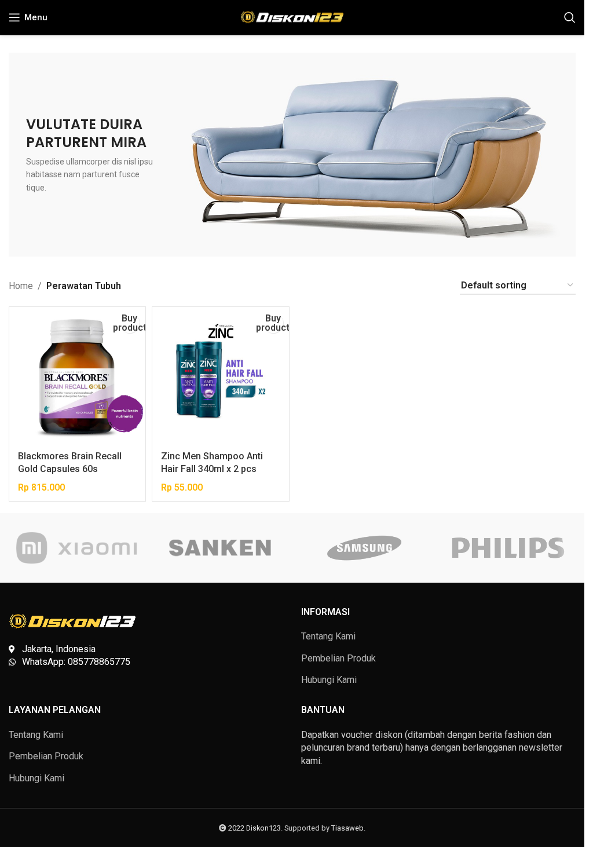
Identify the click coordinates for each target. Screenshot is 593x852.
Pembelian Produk (338, 658)
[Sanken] (220, 548)
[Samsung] (363, 548)
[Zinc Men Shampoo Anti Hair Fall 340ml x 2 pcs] (220, 375)
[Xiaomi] (76, 548)
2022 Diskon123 (254, 828)
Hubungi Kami (329, 679)
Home (21, 285)
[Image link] (72, 620)
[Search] (569, 17)
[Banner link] (292, 155)
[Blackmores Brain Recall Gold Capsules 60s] (77, 375)
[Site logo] (292, 16)
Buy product (129, 323)
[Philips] (508, 548)
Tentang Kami (328, 636)
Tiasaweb (347, 828)
